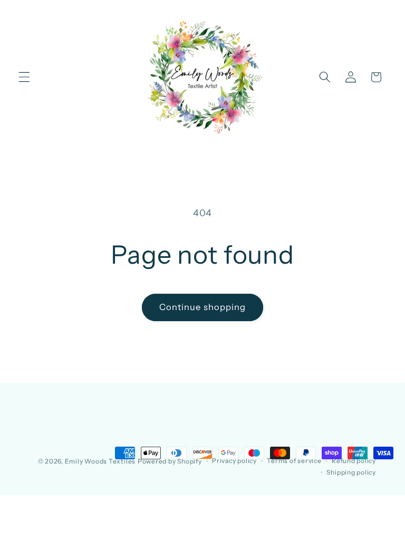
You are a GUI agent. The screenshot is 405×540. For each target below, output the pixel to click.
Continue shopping (202, 307)
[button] (24, 77)
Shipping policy (351, 472)
